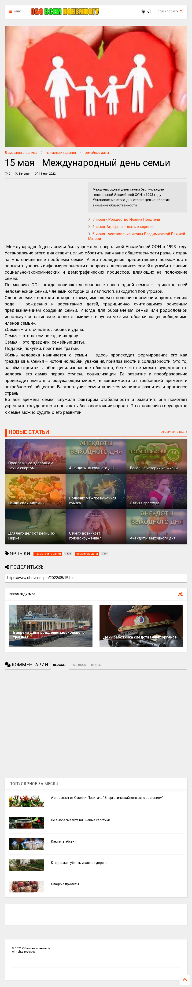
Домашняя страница (21, 152)
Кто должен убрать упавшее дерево (79, 863)
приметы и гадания (61, 152)
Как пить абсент (63, 841)
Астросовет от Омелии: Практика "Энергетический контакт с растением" (107, 798)
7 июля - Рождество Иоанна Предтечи (126, 219)
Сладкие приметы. (65, 884)
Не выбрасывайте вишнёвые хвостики (80, 820)
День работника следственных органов (140, 637)
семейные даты (97, 152)
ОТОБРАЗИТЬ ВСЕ (173, 431)
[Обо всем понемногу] (65, 13)
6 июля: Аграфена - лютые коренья (123, 226)
